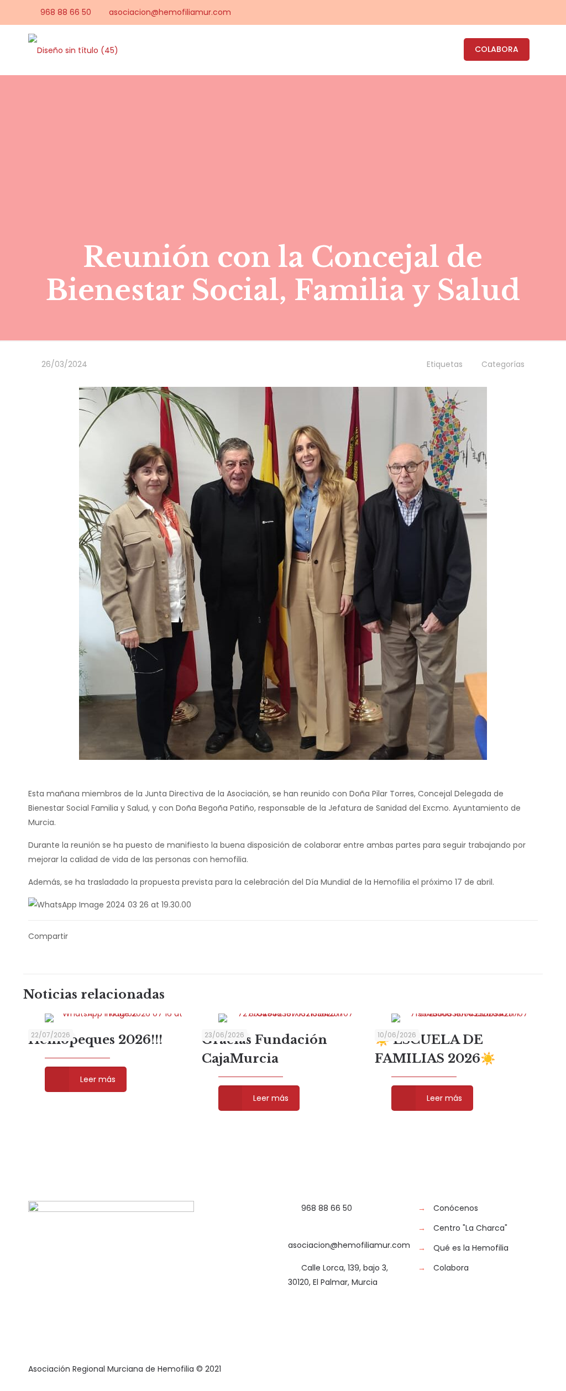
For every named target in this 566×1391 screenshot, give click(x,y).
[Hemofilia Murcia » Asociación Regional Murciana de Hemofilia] (73, 50)
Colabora (451, 1267)
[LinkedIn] (517, 12)
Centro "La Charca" (470, 1227)
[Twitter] (487, 12)
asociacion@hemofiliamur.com (170, 12)
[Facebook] (472, 12)
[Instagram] (532, 12)
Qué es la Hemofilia (471, 1247)
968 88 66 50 (65, 12)
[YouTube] (502, 12)
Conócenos (455, 1208)
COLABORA (496, 49)
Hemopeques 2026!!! (95, 1039)
